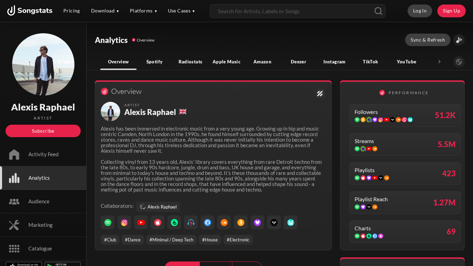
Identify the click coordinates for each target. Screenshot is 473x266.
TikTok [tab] (370, 61)
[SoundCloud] (224, 222)
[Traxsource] (207, 222)
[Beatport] (174, 222)
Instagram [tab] (334, 61)
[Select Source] (459, 62)
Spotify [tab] (154, 61)
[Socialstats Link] (320, 93)
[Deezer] (257, 222)
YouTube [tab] (407, 61)
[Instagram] (124, 222)
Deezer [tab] (298, 61)
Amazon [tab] (262, 61)
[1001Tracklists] (191, 222)
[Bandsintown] (290, 222)
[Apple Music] (157, 222)
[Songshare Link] (459, 40)
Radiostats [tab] (191, 61)
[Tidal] (274, 222)
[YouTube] (141, 222)
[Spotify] (108, 222)
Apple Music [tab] (226, 61)
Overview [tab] (118, 61)
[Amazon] (241, 222)
